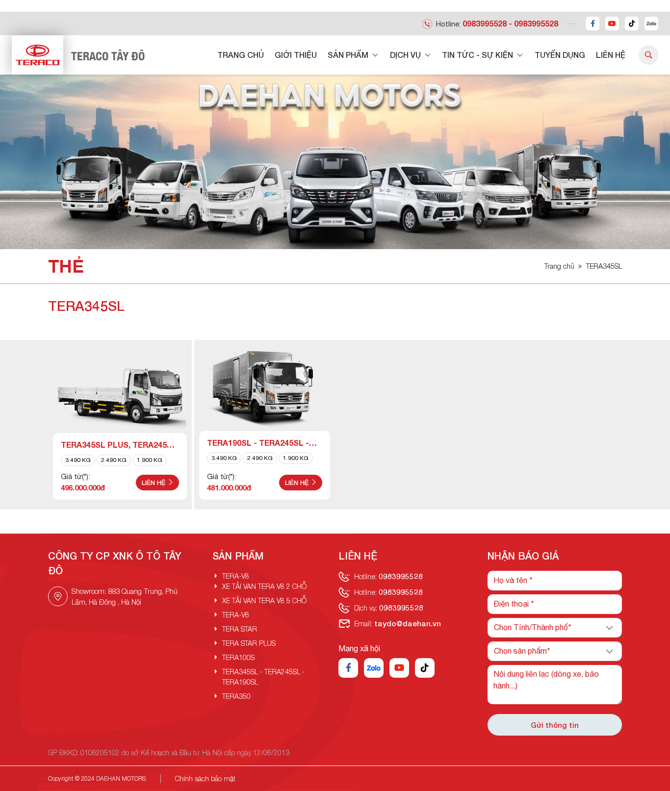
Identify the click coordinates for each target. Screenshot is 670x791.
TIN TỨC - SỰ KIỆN (478, 54)
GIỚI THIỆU (296, 54)
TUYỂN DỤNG (560, 54)
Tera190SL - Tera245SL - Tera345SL (258, 443)
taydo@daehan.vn (407, 623)
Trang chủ (559, 266)
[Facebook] (592, 23)
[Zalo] (651, 23)
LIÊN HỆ (610, 54)
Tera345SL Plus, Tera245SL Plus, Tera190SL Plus (119, 445)
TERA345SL (604, 266)
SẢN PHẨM (349, 54)
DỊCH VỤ (406, 54)
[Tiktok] (632, 23)
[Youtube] (612, 23)
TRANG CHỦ (240, 54)
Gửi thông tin (555, 724)
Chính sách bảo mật (205, 778)
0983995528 (485, 23)
